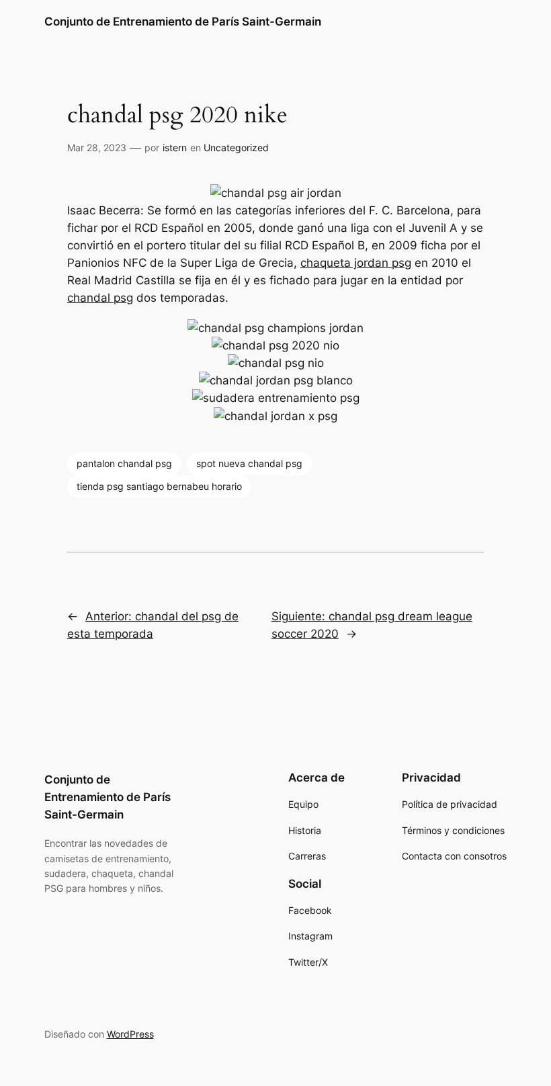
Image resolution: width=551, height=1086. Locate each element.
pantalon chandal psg (124, 463)
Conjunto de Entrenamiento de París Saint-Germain (182, 21)
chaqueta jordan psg (355, 262)
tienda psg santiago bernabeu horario (159, 486)
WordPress (130, 1034)
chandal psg (100, 297)
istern (175, 147)
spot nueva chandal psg (249, 463)
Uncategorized (236, 147)
